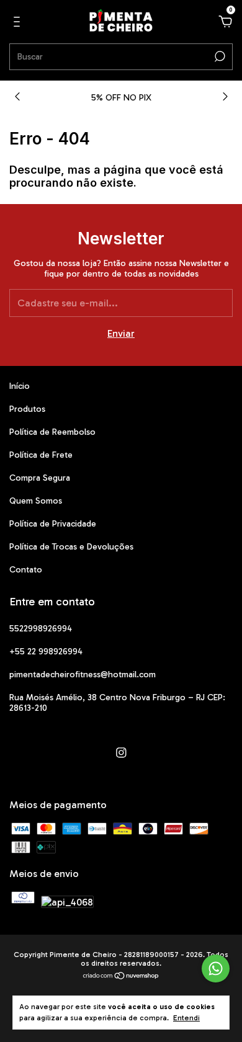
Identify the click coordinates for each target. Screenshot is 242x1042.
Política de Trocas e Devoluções (71, 546)
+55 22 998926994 (46, 651)
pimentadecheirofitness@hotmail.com (82, 674)
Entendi (186, 1017)
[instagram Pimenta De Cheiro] (121, 753)
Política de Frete (41, 455)
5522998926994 (40, 628)
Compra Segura (39, 478)
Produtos (27, 409)
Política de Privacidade (52, 524)
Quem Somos (35, 501)
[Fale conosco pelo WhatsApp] (216, 968)
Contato (25, 569)
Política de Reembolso (52, 432)
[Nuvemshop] (121, 976)
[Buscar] (219, 56)
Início (19, 386)
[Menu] (19, 22)
